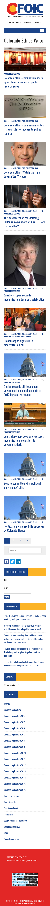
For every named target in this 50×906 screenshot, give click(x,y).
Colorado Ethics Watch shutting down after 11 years (22, 174)
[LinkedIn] (18, 561)
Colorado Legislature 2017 (32, 211)
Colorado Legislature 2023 (15, 771)
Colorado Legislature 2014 (14, 716)
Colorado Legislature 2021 (14, 759)
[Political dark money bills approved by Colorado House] (25, 517)
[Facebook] (6, 561)
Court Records (10, 802)
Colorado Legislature (12, 121)
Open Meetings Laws (12, 826)
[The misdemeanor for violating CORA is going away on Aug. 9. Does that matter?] (25, 206)
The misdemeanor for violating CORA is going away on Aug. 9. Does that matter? (24, 221)
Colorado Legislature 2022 (15, 765)
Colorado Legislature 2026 (15, 789)
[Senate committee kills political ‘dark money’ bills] (25, 474)
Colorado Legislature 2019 (14, 746)
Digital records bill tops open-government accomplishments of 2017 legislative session (22, 390)
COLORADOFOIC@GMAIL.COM (25, 860)
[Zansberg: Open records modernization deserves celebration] (25, 284)
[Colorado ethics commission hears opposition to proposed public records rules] (25, 69)
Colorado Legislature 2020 (15, 753)
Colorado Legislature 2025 (15, 783)
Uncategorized (27, 337)
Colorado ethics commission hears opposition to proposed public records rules (23, 82)
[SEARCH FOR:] (25, 550)
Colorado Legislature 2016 (14, 728)
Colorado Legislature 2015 (14, 722)
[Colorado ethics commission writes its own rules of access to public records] (25, 116)
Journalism (8, 814)
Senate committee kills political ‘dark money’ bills (22, 485)
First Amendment (11, 808)
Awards (7, 703)
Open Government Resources (15, 820)
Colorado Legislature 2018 (14, 740)
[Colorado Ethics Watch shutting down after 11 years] (25, 163)
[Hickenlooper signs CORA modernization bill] (25, 329)
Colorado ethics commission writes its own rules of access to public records (24, 129)
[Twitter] (12, 561)
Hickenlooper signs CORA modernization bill (18, 342)
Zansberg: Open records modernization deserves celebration (24, 297)
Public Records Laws (12, 74)
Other (6, 832)
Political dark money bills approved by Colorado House (24, 528)
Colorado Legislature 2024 (15, 777)
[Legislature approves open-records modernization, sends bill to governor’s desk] (25, 424)
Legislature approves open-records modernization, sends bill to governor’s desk (24, 440)
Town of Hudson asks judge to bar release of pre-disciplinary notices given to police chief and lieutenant (24, 652)
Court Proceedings (11, 796)
